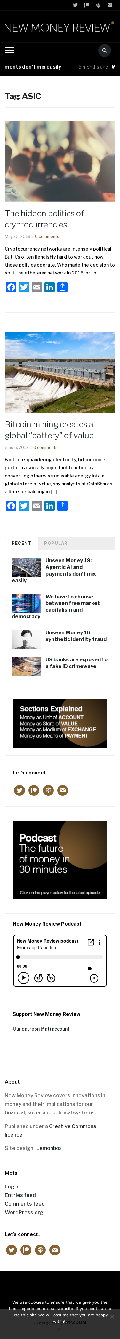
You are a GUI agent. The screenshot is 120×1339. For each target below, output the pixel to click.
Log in (12, 1187)
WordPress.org (24, 1212)
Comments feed (25, 1204)
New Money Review (60, 1286)
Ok (60, 1329)
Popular (56, 543)
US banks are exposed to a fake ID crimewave (76, 663)
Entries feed (20, 1195)
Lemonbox (49, 1148)
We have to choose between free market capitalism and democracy (56, 606)
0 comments (47, 236)
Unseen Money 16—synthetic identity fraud (76, 636)
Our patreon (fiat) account (41, 1028)
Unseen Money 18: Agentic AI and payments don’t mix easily (54, 570)
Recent (21, 543)
